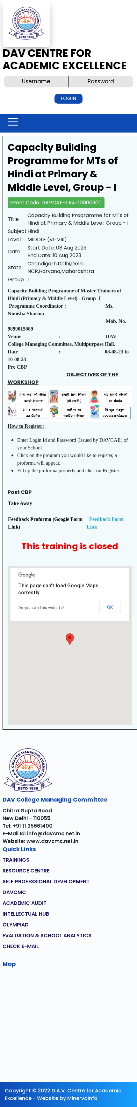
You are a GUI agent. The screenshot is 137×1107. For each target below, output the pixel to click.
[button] (69, 639)
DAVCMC (14, 892)
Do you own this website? (41, 607)
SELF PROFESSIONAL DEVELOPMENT (46, 881)
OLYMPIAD (16, 924)
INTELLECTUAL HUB (26, 914)
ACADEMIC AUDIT (25, 903)
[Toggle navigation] (12, 123)
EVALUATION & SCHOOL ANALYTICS (47, 935)
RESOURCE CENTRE (26, 870)
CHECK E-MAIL (21, 946)
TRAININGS (16, 860)
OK (110, 607)
